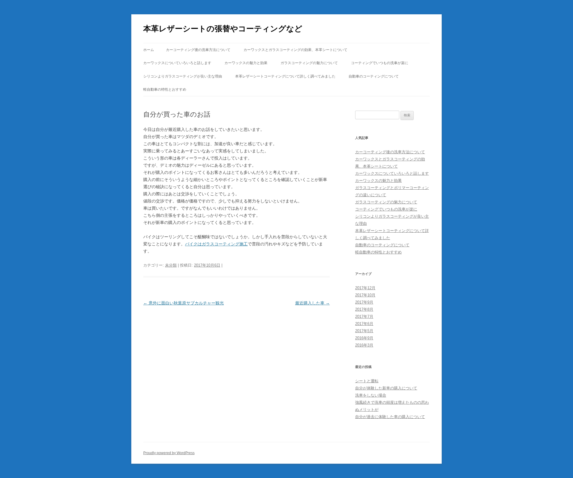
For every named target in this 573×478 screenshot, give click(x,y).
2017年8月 (364, 309)
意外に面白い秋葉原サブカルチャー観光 (183, 303)
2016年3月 (364, 345)
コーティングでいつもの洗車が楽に (379, 63)
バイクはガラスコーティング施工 (216, 244)
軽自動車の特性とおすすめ (164, 89)
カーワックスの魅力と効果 (245, 63)
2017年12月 (365, 288)
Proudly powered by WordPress (169, 453)
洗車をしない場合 (370, 395)
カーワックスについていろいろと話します (177, 63)
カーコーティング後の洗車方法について (198, 50)
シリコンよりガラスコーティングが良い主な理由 (182, 76)
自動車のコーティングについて (374, 76)
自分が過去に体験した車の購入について (390, 416)
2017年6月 (364, 323)
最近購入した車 (312, 303)
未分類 (171, 265)
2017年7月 (364, 316)
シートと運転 (366, 381)
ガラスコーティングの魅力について (309, 63)
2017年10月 (365, 295)
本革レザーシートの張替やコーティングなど (222, 28)
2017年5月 (364, 331)
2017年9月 (364, 302)
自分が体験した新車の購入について (386, 388)
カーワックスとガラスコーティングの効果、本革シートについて (295, 50)
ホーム (148, 50)
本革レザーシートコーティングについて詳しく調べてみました (285, 76)
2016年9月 (364, 338)
